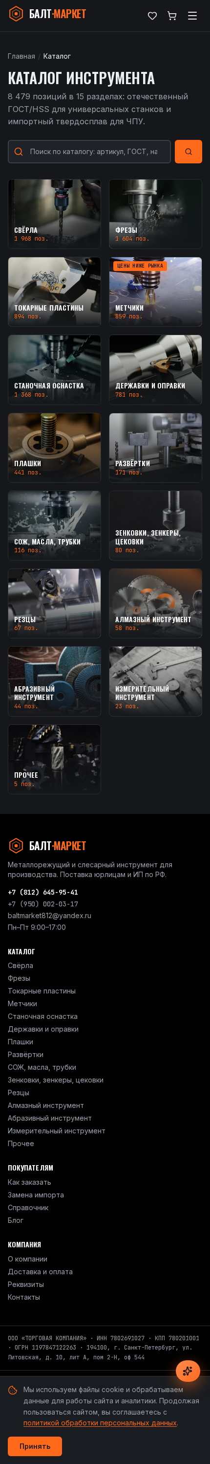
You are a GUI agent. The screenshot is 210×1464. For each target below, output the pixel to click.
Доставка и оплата (40, 1271)
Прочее (21, 1143)
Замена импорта (36, 1195)
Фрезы (19, 978)
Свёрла (20, 965)
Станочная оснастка (43, 1016)
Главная (21, 56)
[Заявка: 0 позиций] (172, 15)
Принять (35, 1446)
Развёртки (25, 1054)
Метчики (22, 1003)
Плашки (20, 1041)
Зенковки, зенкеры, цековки (56, 1080)
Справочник (28, 1207)
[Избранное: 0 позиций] (152, 15)
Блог (15, 1220)
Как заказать (29, 1182)
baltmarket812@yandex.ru (49, 915)
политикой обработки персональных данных (100, 1423)
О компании (27, 1259)
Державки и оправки (43, 1029)
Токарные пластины (42, 991)
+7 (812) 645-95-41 (43, 892)
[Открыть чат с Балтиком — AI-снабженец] (188, 1371)
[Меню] (192, 15)
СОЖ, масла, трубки (42, 1067)
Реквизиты (26, 1284)
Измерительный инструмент (56, 1130)
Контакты (24, 1297)
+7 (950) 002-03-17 (43, 904)
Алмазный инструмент (46, 1105)
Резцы (18, 1092)
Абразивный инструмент (50, 1118)
